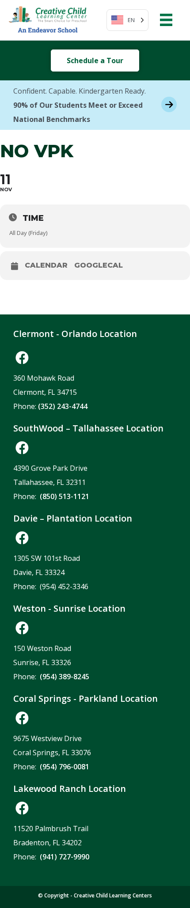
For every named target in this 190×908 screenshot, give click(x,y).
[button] (22, 358)
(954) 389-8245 (64, 676)
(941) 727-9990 (64, 857)
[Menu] (166, 20)
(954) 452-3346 (64, 586)
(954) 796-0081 (64, 767)
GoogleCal (98, 265)
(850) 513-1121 (64, 496)
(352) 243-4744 (62, 406)
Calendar (46, 265)
